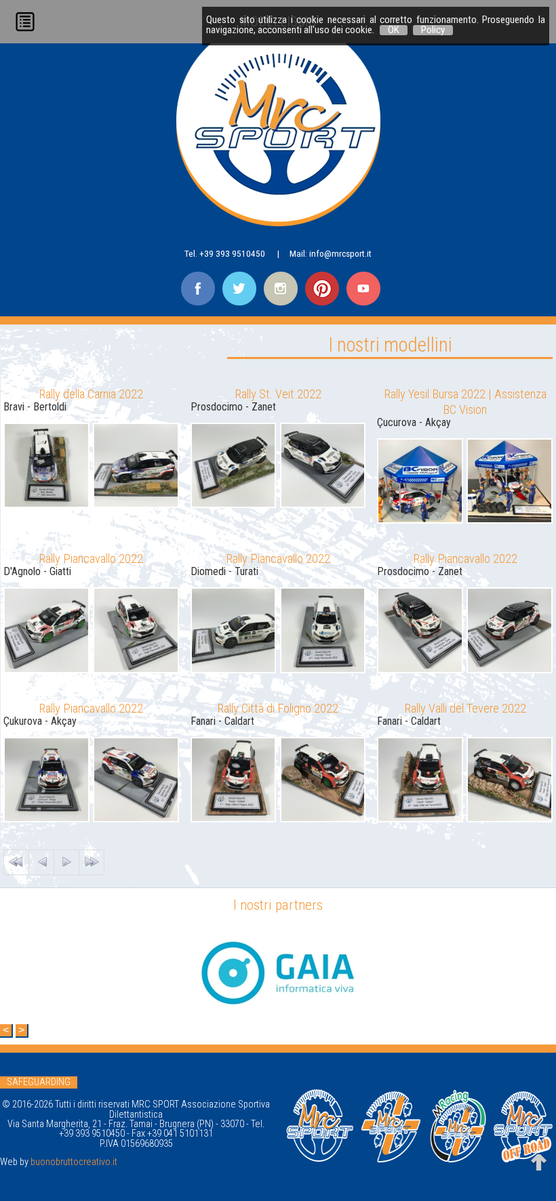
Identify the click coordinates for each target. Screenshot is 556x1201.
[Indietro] (41, 862)
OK (393, 30)
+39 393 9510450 (232, 253)
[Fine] (91, 862)
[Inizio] (16, 862)
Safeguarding (39, 1082)
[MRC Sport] (278, 137)
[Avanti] (66, 862)
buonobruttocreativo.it (74, 1162)
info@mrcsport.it (340, 253)
